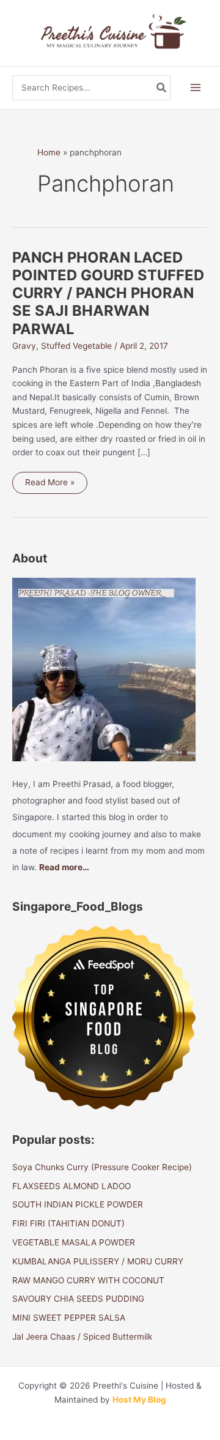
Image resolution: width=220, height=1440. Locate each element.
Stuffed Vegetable (76, 346)
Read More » (49, 485)
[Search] (162, 88)
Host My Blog (139, 1400)
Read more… (64, 867)
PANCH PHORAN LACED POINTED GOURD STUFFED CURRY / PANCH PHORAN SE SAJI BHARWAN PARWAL (108, 293)
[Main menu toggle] (195, 87)
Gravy (24, 346)
